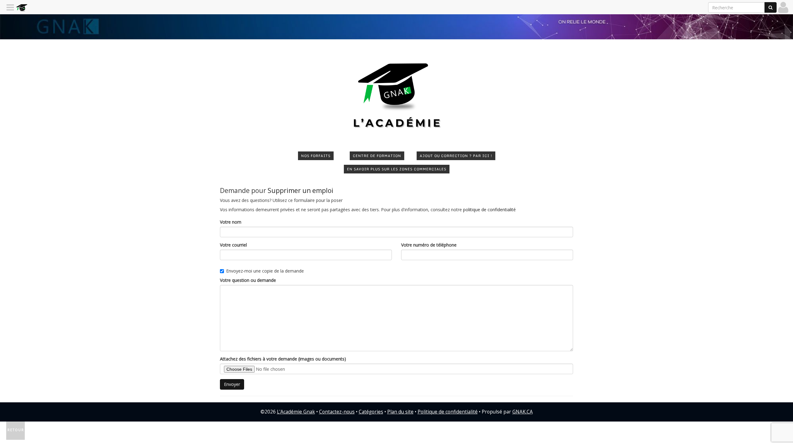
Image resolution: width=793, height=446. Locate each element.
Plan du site (400, 412)
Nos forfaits (316, 156)
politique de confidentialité (489, 209)
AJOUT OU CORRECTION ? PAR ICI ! (456, 156)
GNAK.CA (522, 412)
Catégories (371, 412)
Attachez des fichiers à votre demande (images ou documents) (283, 359)
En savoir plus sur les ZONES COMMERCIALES (396, 169)
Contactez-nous (337, 412)
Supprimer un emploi (300, 190)
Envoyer (232, 384)
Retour (15, 430)
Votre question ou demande (248, 280)
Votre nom (230, 222)
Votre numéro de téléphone (429, 245)
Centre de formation (377, 156)
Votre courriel (233, 245)
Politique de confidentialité (448, 412)
